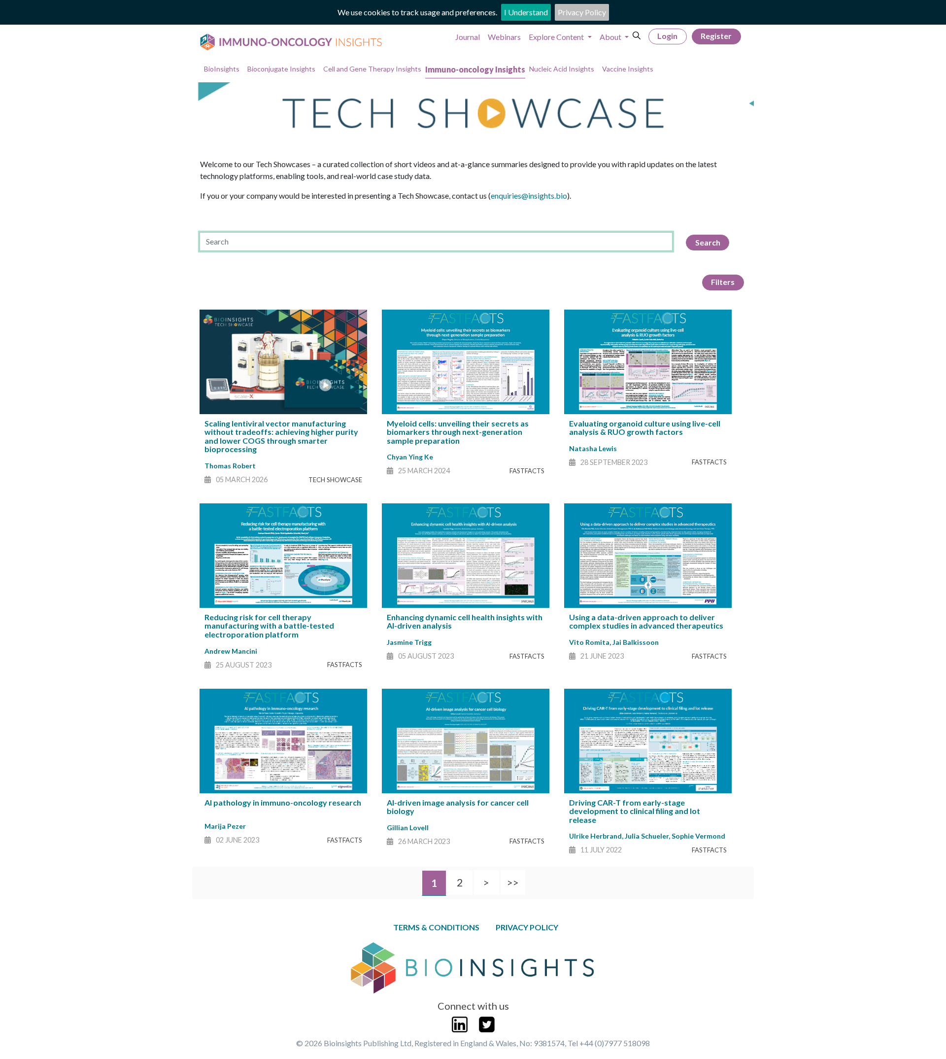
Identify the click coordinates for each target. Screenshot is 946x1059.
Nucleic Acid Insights (561, 69)
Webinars (504, 36)
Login (667, 35)
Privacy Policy (582, 12)
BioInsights (221, 69)
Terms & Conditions (436, 927)
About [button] (611, 36)
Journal (467, 36)
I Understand (526, 12)
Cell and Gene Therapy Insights (372, 69)
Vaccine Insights (627, 69)
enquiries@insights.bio (529, 195)
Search (707, 242)
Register (716, 35)
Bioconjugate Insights (281, 69)
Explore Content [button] (557, 36)
